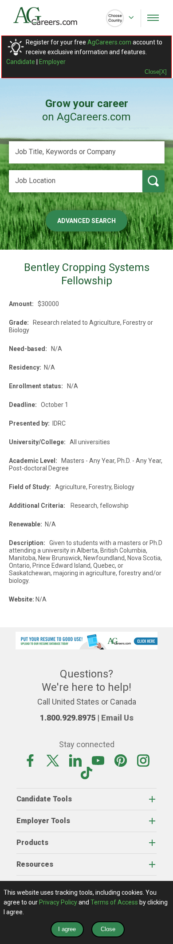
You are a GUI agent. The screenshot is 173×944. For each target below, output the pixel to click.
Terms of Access (114, 902)
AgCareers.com (109, 42)
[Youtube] (98, 760)
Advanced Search (86, 220)
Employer (52, 61)
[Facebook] (30, 760)
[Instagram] (143, 760)
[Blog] (86, 772)
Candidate (20, 61)
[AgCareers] (49, 16)
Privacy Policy (58, 902)
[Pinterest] (120, 760)
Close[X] (156, 71)
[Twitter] (53, 760)
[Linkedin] (75, 760)
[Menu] (153, 17)
